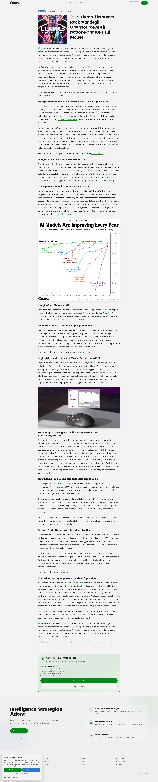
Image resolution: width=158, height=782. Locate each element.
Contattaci (136, 3)
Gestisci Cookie (143, 774)
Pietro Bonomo (67, 11)
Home (62, 3)
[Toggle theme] (126, 3)
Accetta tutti (12, 770)
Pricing (82, 761)
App (46, 764)
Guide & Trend (80, 3)
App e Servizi (70, 3)
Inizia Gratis (18, 731)
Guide (47, 761)
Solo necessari (31, 770)
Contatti (82, 764)
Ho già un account (79, 687)
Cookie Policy (15, 777)
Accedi (144, 3)
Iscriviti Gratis (80, 681)
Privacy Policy (7, 777)
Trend (47, 758)
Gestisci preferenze (22, 773)
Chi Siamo (83, 758)
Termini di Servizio (121, 761)
